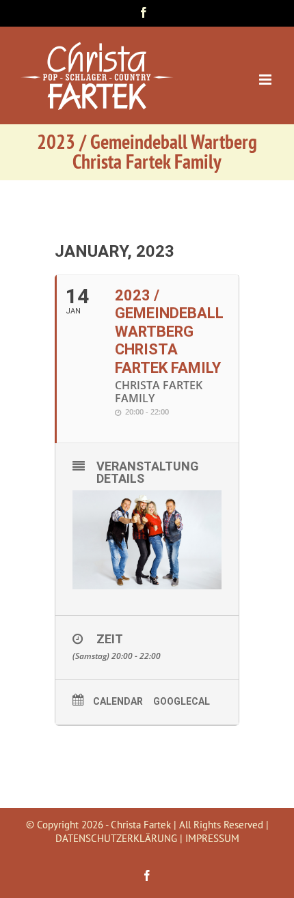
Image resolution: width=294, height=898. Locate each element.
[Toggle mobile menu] (266, 79)
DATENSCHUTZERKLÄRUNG (116, 838)
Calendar (118, 701)
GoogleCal (181, 701)
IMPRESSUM (212, 838)
